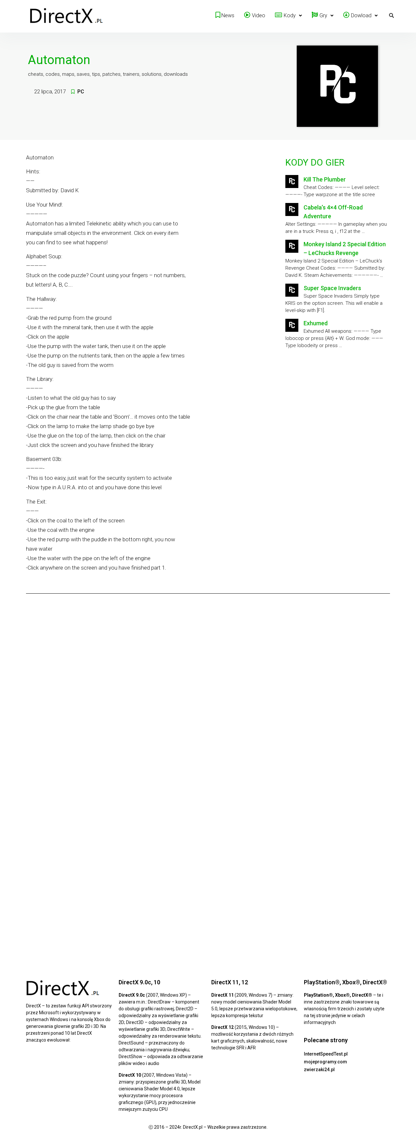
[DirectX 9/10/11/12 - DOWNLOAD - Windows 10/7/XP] (66, 16)
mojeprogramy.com (325, 1061)
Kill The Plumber (325, 179)
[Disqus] (208, 689)
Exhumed (316, 323)
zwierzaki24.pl (319, 1069)
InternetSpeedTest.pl (326, 1054)
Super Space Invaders (332, 288)
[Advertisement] (336, 407)
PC (80, 91)
